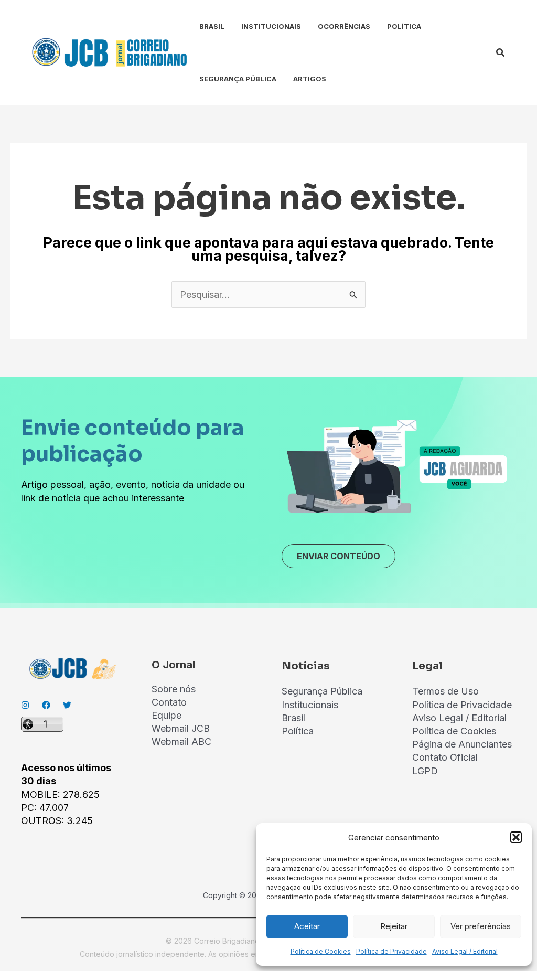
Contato (169, 702)
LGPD (425, 770)
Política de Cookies (321, 951)
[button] (516, 837)
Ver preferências (480, 926)
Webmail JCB (181, 728)
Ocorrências (344, 26)
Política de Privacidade (391, 951)
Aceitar (307, 926)
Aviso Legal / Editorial (465, 951)
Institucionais (271, 26)
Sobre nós (174, 689)
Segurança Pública (237, 78)
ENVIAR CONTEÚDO (338, 556)
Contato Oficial (445, 757)
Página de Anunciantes (462, 744)
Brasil (211, 26)
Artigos (309, 78)
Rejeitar (393, 926)
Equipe (166, 715)
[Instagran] (25, 705)
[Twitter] (67, 705)
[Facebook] (46, 705)
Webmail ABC (181, 741)
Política (404, 26)
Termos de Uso (445, 691)
